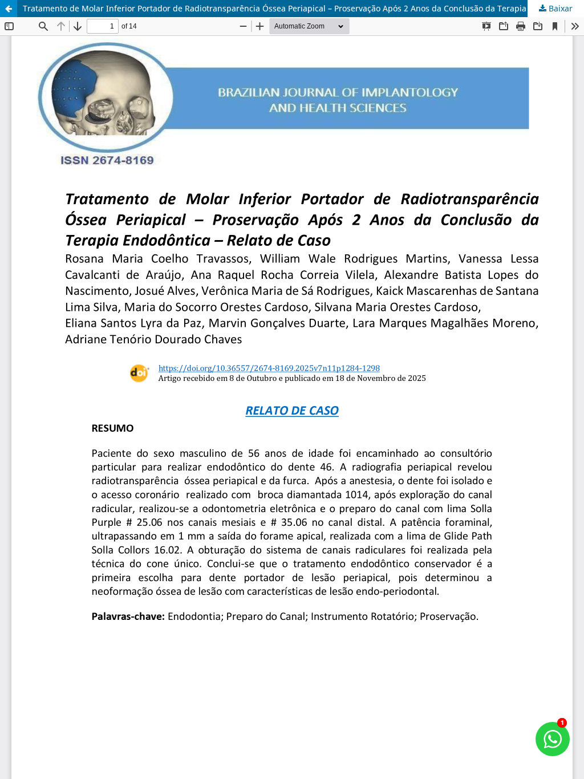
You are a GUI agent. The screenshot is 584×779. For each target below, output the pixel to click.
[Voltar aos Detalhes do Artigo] (8, 8)
